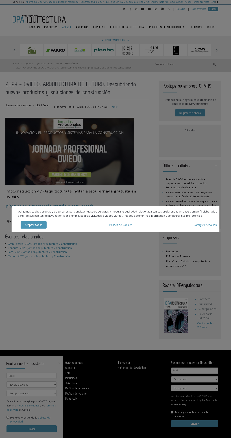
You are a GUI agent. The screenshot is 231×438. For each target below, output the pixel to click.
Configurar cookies (205, 225)
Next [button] (216, 50)
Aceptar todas (33, 225)
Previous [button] (14, 50)
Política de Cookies (120, 225)
